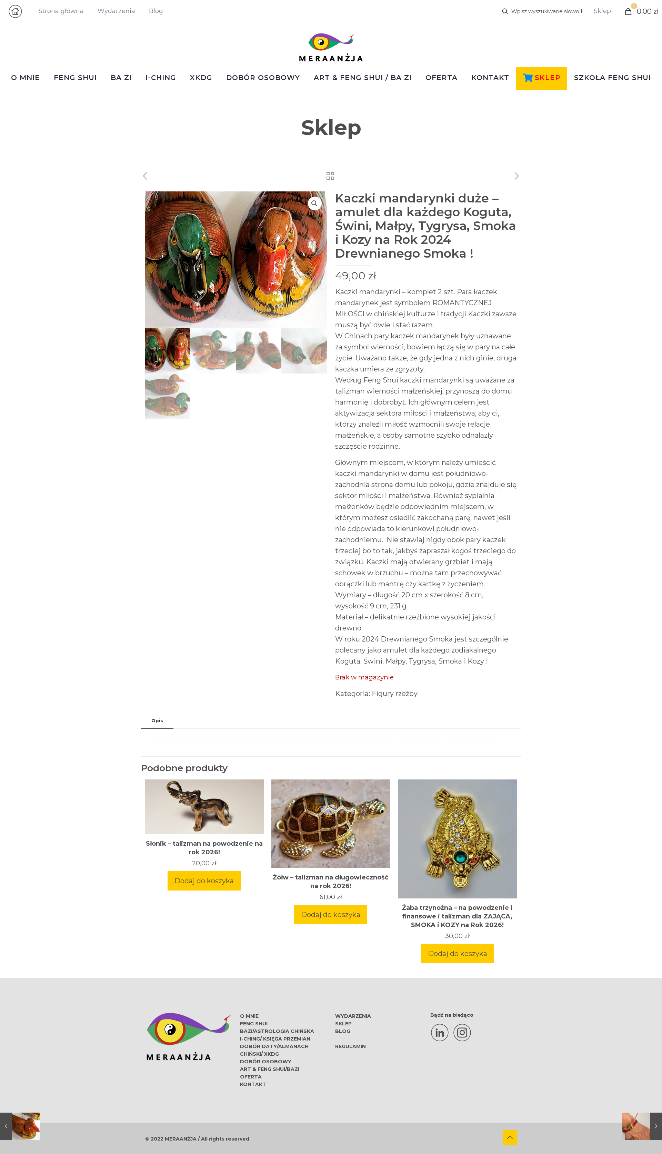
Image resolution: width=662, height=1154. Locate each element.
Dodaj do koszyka (204, 881)
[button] (315, 203)
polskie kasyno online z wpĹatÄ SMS (380, 739)
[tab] (157, 720)
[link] (15, 11)
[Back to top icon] (510, 1137)
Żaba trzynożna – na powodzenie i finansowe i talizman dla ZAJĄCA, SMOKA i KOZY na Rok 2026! (457, 916)
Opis (157, 720)
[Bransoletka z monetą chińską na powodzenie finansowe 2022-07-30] (642, 1126)
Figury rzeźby (395, 693)
